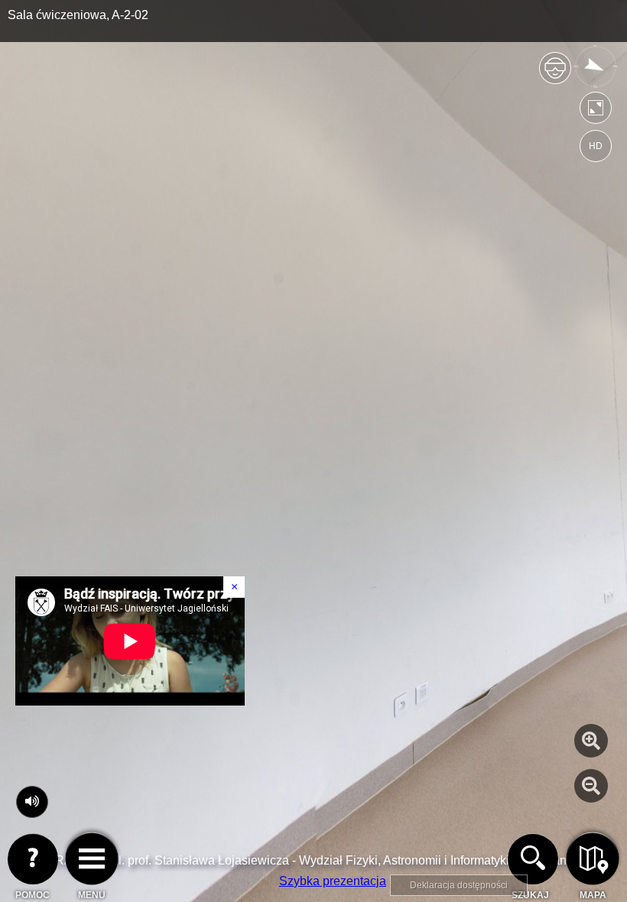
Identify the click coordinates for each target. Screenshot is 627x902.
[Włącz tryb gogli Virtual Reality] (555, 74)
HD (596, 146)
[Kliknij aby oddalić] (591, 786)
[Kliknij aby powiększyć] (591, 741)
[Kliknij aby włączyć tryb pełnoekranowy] (595, 111)
